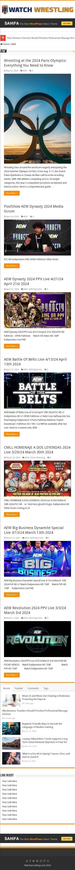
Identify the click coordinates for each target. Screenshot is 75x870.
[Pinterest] (37, 861)
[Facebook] (30, 861)
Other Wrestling (37, 457)
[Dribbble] (41, 861)
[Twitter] (33, 861)
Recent (6, 688)
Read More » (11, 193)
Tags (45, 688)
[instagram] (47, 861)
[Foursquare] (44, 861)
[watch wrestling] (37, 8)
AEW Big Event (35, 289)
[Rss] (27, 861)
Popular (19, 688)
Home (6, 44)
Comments (33, 688)
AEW (25, 71)
